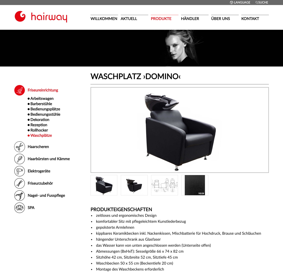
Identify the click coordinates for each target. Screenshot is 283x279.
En (226, 2)
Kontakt (250, 19)
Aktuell (129, 19)
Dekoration (39, 120)
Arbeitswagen (42, 99)
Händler (190, 19)
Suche (263, 2)
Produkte (161, 19)
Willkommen (104, 19)
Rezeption (38, 125)
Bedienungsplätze (45, 109)
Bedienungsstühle (45, 114)
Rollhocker (39, 130)
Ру (228, 2)
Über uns (220, 19)
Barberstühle (41, 104)
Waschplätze (41, 135)
